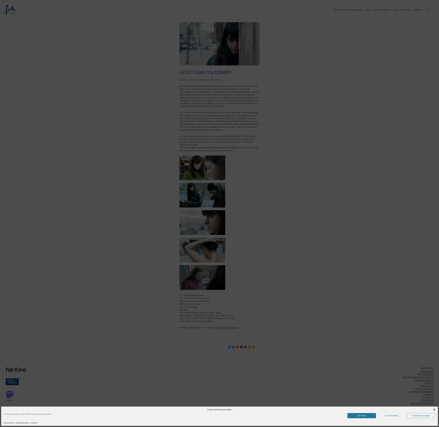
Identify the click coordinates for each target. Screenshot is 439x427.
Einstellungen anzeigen (421, 416)
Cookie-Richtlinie (9, 423)
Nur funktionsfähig (391, 416)
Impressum (33, 423)
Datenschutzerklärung (22, 423)
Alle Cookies (361, 416)
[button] (434, 409)
